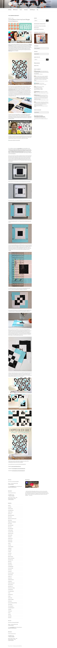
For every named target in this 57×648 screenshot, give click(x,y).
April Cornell (10, 513)
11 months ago (44, 84)
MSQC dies (10, 50)
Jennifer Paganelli (10, 546)
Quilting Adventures (11, 579)
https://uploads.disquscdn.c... (44, 71)
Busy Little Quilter (10, 528)
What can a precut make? (37, 89)
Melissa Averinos (10, 556)
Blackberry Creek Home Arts (12, 518)
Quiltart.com (10, 576)
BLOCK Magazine (32, 9)
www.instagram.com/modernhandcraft (18, 468)
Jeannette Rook (38, 71)
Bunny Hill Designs (10, 525)
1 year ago (41, 89)
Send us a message (11, 495)
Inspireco (9, 543)
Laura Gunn (9, 553)
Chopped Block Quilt (11, 89)
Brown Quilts (10, 523)
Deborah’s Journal (10, 533)
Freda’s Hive (10, 536)
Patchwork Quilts (10, 568)
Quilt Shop (9, 9)
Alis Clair (9, 505)
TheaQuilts (9, 609)
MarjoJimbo (37, 83)
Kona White (20, 148)
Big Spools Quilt (36, 27)
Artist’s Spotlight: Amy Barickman (39, 29)
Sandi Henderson (10, 589)
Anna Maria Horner (10, 510)
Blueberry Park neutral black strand (17, 151)
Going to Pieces (10, 538)
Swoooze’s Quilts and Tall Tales (12, 602)
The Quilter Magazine (11, 607)
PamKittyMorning (10, 566)
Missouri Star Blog (23, 3)
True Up (9, 612)
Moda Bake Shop (10, 559)
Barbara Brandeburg (11, 515)
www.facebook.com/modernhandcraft (18, 470)
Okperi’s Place (10, 564)
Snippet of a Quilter (11, 599)
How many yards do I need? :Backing (38, 84)
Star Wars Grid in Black (21, 150)
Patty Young (10, 569)
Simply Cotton (10, 597)
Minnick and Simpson (11, 558)
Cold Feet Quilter (10, 530)
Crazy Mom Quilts (10, 531)
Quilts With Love (10, 586)
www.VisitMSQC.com (13, 486)
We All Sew (9, 617)
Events (21, 9)
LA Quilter (9, 551)
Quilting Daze (10, 581)
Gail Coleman (38, 91)
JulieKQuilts (9, 548)
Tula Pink (9, 614)
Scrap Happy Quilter (11, 591)
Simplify (9, 596)
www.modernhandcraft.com (16, 466)
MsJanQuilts (10, 563)
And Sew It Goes (10, 508)
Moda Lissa (9, 561)
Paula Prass (10, 571)
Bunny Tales (10, 526)
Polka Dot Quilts (10, 574)
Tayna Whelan (10, 604)
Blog (37, 9)
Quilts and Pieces (10, 584)
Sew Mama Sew (10, 594)
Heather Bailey (10, 541)
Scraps (9, 592)
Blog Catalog (10, 520)
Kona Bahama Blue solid (14, 150)
